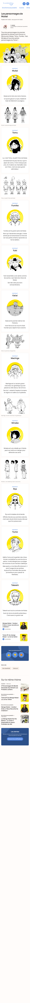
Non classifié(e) (6, 668)
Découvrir (15, 668)
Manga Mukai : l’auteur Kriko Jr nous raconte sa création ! (9, 708)
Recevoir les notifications (15, 739)
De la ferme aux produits (9, 8)
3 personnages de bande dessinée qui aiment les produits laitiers (9, 687)
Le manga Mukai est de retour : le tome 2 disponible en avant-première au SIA (9, 721)
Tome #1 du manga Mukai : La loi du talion (10, 698)
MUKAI (13, 25)
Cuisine (21, 8)
